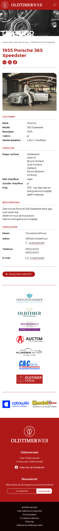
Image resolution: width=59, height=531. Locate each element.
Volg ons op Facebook (32, 467)
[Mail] (4, 62)
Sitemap (29, 521)
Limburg (32, 174)
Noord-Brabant (35, 171)
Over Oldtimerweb (29, 458)
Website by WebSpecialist (29, 525)
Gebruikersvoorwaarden (29, 511)
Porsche (31, 123)
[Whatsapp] (10, 62)
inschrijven (44, 491)
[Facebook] (15, 62)
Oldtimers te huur (21, 42)
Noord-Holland (35, 161)
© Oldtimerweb (29, 507)
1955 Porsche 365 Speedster (43, 42)
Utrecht (31, 157)
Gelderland (33, 154)
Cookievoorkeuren (29, 518)
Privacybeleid (29, 514)
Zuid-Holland (34, 164)
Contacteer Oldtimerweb (29, 461)
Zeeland (31, 168)
